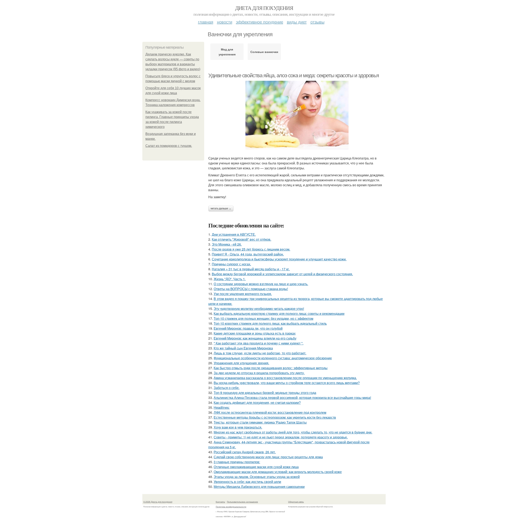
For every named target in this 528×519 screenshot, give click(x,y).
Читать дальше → (221, 208)
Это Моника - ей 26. (227, 244)
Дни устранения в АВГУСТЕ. (234, 234)
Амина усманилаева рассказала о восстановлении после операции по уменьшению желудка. (285, 377)
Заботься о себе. (226, 387)
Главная (205, 22)
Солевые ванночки (264, 52)
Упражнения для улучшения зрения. (241, 363)
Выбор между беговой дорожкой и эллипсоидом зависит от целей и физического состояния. (282, 274)
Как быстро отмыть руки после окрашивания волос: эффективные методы (271, 368)
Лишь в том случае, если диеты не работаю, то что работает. (260, 353)
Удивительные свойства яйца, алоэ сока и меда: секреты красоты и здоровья (293, 75)
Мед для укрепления (227, 51)
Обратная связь (296, 501)
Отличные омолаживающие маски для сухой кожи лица (256, 466)
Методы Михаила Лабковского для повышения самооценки (259, 486)
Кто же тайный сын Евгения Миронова (243, 348)
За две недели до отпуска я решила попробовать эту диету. (259, 372)
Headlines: (222, 407)
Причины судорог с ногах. (231, 264)
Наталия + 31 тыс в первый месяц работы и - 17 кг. (251, 269)
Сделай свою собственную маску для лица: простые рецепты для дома (268, 457)
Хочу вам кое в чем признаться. (238, 427)
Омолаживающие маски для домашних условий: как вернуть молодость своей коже (278, 471)
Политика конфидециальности (231, 506)
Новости (224, 22)
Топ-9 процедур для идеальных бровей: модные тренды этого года (265, 392)
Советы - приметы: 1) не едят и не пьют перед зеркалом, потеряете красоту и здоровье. (281, 437)
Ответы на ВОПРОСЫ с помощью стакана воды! (251, 288)
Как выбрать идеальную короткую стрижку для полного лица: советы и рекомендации (279, 313)
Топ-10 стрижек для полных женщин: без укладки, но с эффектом (263, 318)
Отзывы (317, 22)
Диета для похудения (264, 7)
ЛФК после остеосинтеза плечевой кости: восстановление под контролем (270, 412)
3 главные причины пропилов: (237, 461)
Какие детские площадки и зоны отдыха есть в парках (255, 333)
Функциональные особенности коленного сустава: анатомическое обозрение (273, 358)
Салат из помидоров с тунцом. (168, 146)
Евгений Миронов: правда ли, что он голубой (248, 328)
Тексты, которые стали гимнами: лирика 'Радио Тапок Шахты (260, 422)
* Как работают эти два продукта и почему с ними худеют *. (258, 343)
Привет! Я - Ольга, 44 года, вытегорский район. (248, 254)
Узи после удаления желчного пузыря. (243, 293)
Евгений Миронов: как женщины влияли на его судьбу (255, 338)
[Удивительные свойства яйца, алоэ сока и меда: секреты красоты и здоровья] (297, 115)
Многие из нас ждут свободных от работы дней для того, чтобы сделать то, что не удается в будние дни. (293, 432)
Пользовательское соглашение (242, 501)
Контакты (220, 501)
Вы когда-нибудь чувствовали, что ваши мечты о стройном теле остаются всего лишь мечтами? (287, 382)
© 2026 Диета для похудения (157, 501)
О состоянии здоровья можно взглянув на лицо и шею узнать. (261, 283)
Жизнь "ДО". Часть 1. (230, 278)
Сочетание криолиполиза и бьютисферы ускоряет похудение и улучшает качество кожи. (279, 259)
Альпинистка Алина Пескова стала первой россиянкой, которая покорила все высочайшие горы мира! (292, 397)
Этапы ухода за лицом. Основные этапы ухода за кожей (257, 476)
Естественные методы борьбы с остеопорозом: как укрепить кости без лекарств (275, 417)
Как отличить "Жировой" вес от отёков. (241, 239)
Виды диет (297, 22)
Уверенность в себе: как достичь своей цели (247, 481)
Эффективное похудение (259, 22)
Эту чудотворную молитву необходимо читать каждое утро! (259, 308)
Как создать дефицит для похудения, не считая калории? (257, 402)
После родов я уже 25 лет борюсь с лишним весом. (251, 249)
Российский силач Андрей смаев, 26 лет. (245, 452)
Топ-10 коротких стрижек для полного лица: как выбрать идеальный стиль (270, 323)
